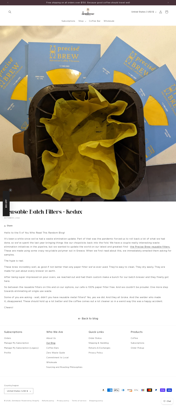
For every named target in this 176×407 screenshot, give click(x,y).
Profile (7, 353)
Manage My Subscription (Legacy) (21, 348)
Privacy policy (63, 401)
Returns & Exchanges (99, 348)
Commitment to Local (57, 357)
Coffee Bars (52, 348)
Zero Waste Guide (55, 353)
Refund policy (48, 401)
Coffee (134, 338)
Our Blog (50, 343)
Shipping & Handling (99, 343)
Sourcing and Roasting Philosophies (64, 367)
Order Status (95, 338)
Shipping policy (96, 401)
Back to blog (90, 318)
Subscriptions (137, 343)
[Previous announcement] (8, 2)
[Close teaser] (10, 190)
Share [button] (10, 226)
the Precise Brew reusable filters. (150, 246)
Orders (7, 338)
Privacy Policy (96, 353)
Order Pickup (137, 348)
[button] (10, 12)
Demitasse (16, 401)
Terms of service (79, 401)
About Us (51, 338)
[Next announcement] (168, 2)
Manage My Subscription (16, 343)
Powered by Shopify (30, 401)
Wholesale (51, 362)
